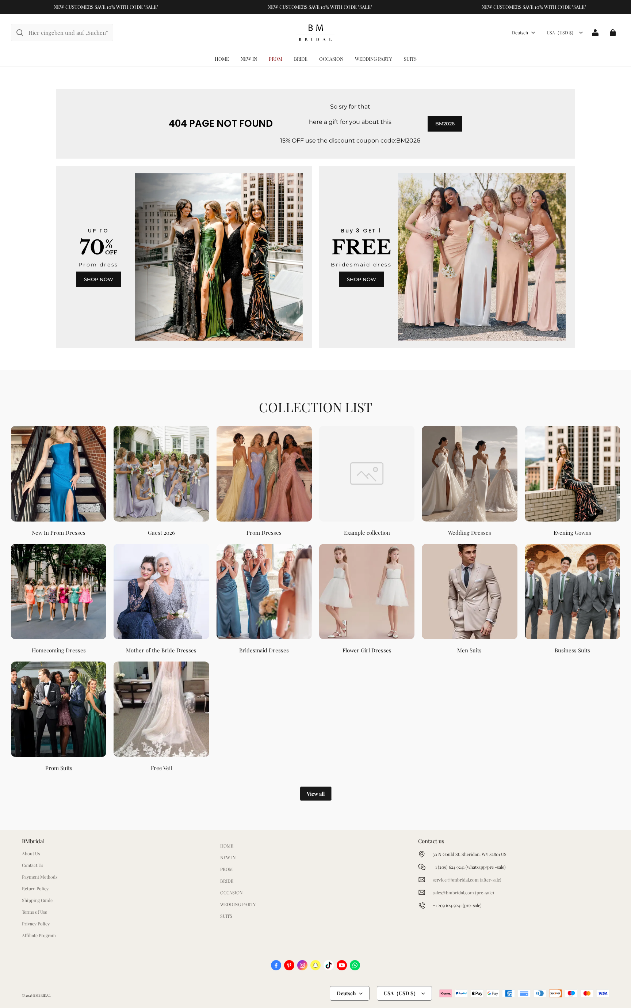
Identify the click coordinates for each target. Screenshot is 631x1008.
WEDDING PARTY (373, 59)
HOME (222, 59)
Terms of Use (34, 912)
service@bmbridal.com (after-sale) (467, 880)
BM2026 (445, 123)
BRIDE (300, 59)
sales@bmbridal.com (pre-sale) (463, 892)
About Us (31, 853)
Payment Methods (39, 877)
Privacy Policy (36, 923)
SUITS (410, 59)
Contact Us (32, 865)
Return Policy (35, 888)
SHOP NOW (98, 279)
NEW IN (249, 59)
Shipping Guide (37, 900)
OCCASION (331, 59)
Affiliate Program (39, 935)
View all (316, 793)
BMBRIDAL (41, 995)
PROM (275, 59)
